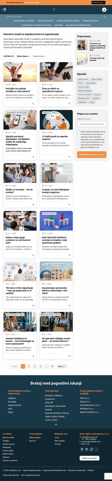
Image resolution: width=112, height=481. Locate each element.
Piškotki (91, 470)
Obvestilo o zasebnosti (77, 470)
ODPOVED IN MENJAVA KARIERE (68, 21)
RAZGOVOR (58, 25)
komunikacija (91, 83)
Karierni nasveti (17, 16)
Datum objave (22, 56)
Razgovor (46, 65)
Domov (9, 16)
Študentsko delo (83, 98)
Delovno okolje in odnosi (15, 213)
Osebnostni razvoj (13, 65)
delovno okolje (97, 79)
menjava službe (83, 87)
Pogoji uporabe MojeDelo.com (54, 470)
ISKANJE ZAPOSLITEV (45, 21)
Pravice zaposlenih (84, 94)
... (46, 366)
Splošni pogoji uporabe (32, 470)
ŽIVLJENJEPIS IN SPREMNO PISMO (78, 25)
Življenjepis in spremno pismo (17, 112)
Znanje (91, 102)
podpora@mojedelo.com (91, 442)
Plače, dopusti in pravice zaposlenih (55, 264)
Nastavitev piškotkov (11, 475)
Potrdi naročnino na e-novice (91, 154)
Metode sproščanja (84, 91)
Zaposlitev (96, 98)
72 (52, 366)
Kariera (80, 83)
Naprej (62, 366)
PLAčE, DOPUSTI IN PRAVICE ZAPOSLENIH (36, 25)
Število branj (38, 56)
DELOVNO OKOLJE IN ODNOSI (24, 21)
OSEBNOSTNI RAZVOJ (90, 21)
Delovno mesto (83, 79)
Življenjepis (82, 102)
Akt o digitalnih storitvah (30, 475)
